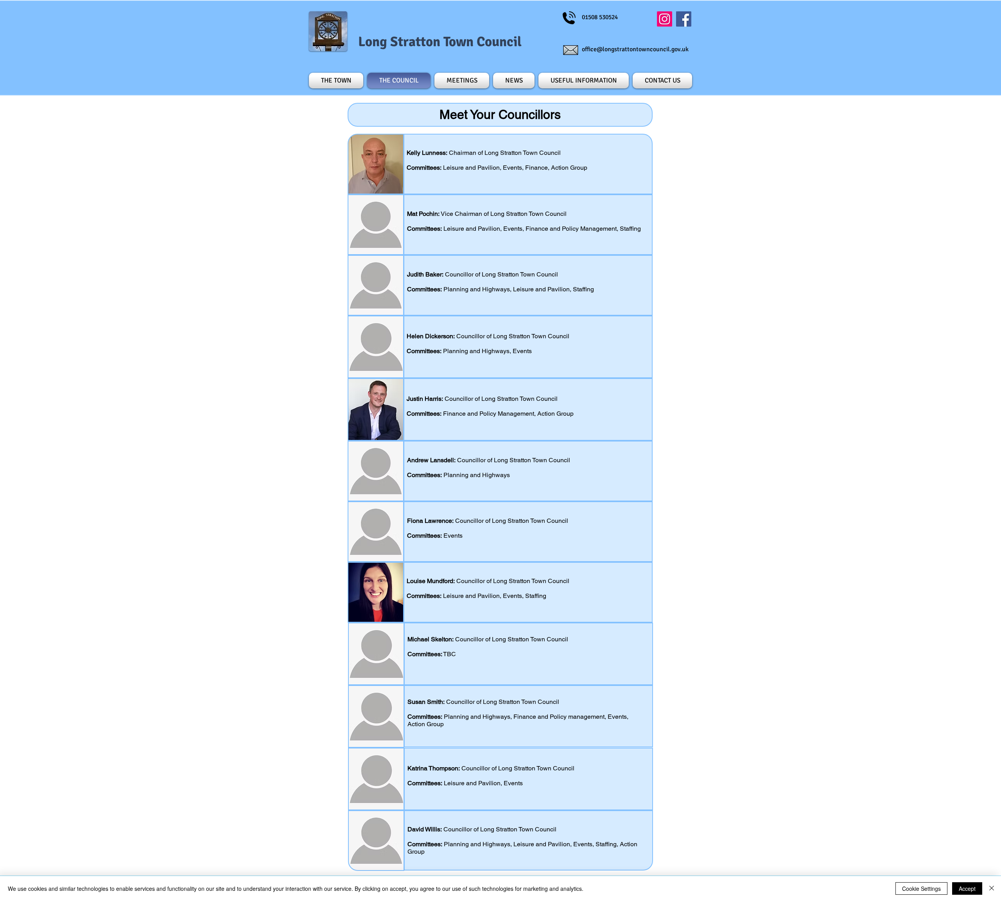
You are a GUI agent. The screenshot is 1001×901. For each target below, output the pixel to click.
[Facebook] (683, 19)
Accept (967, 888)
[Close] (991, 888)
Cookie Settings (921, 888)
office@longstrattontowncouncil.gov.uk (635, 49)
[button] (583, 80)
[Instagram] (664, 19)
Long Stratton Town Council (440, 41)
